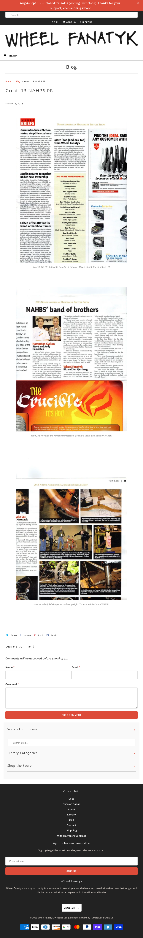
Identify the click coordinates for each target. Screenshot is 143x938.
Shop (71, 798)
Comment (12, 684)
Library (71, 814)
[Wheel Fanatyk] (71, 39)
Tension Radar (71, 804)
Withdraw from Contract (71, 835)
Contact (71, 825)
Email (76, 667)
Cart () (71, 22)
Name (10, 667)
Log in (55, 22)
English (70, 907)
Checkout (86, 22)
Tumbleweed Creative (101, 917)
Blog (71, 67)
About (71, 809)
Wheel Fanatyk (45, 917)
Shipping (71, 830)
